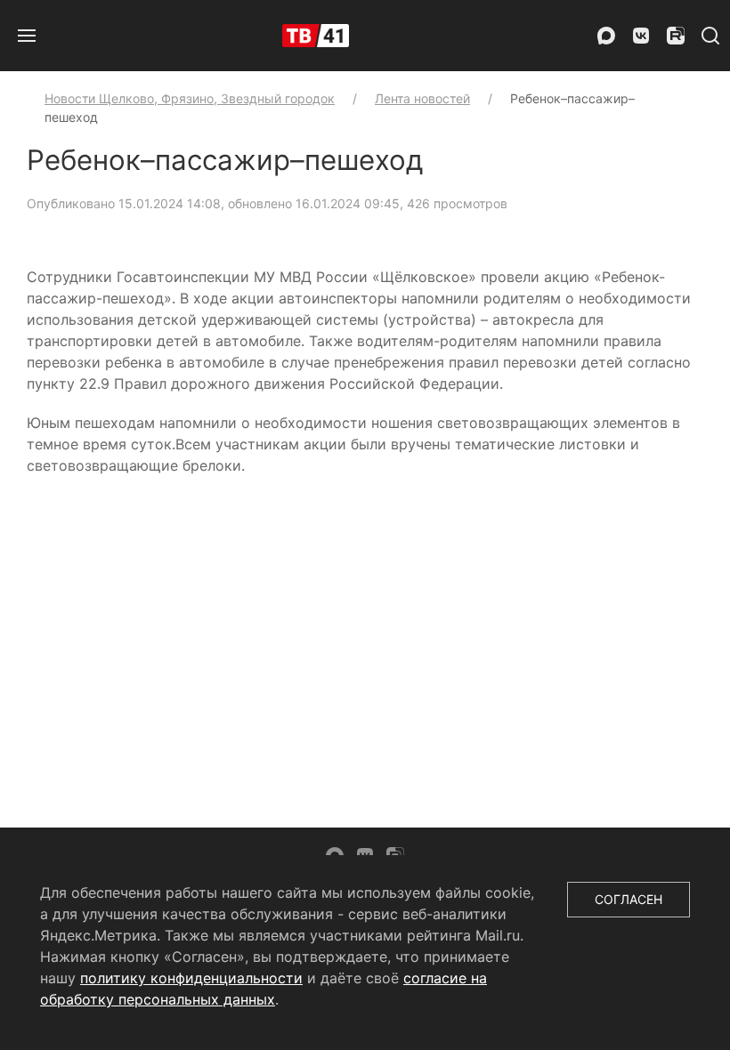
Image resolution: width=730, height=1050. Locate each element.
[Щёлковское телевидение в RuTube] (675, 35)
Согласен (628, 899)
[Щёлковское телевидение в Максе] (606, 35)
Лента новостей (422, 98)
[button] (27, 35)
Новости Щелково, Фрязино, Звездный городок (190, 98)
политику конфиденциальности (191, 978)
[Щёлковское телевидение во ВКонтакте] (641, 35)
